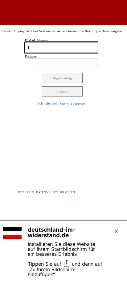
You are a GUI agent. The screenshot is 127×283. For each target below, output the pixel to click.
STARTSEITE (67, 192)
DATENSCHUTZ (46, 192)
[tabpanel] (64, 205)
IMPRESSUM (26, 192)
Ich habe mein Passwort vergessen (62, 103)
